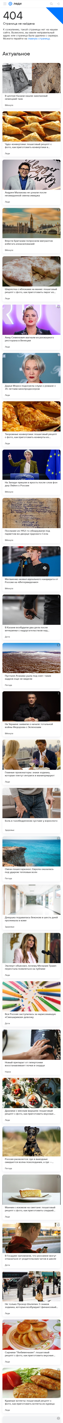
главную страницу (39, 38)
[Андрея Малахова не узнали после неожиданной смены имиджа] (31, 182)
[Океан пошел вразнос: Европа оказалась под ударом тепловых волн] (31, 859)
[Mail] (10, 3)
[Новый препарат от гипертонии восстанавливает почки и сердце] (31, 1052)
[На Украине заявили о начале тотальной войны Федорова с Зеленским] (31, 714)
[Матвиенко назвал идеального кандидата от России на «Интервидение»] (31, 569)
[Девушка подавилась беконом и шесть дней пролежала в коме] (31, 907)
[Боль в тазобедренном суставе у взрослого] (31, 810)
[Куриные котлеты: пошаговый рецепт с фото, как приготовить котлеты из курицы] (31, 1390)
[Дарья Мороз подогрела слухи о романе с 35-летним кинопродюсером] (31, 375)
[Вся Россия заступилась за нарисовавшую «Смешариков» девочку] (31, 1004)
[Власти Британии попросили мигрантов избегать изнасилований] (31, 230)
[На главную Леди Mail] (16, 3)
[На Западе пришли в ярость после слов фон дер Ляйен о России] (31, 472)
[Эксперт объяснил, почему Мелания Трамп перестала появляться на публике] (31, 955)
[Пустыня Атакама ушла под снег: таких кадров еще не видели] (31, 665)
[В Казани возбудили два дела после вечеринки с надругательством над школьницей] (31, 617)
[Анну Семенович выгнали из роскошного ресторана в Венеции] (31, 327)
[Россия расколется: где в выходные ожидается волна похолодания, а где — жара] (31, 1149)
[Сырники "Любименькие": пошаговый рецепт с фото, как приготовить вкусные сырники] (31, 1342)
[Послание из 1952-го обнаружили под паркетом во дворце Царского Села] (31, 520)
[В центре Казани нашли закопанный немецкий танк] (31, 85)
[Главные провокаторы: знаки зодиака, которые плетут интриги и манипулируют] (31, 762)
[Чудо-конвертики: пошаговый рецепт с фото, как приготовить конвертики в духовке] (31, 134)
